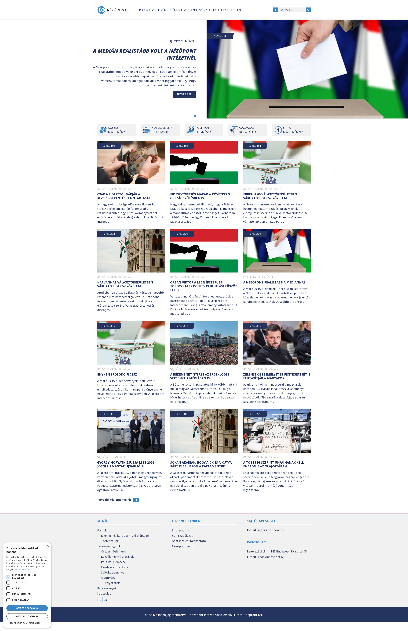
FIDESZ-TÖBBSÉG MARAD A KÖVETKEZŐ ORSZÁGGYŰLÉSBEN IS (200, 196)
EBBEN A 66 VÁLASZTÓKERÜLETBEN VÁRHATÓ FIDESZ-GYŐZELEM (270, 196)
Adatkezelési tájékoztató (189, 541)
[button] (195, 116)
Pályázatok (112, 583)
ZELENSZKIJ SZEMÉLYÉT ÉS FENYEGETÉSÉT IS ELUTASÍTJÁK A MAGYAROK (276, 376)
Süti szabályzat (182, 536)
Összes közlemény (116, 130)
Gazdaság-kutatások (247, 130)
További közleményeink (114, 500)
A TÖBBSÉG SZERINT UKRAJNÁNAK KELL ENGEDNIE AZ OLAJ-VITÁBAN (273, 464)
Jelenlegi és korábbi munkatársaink (125, 536)
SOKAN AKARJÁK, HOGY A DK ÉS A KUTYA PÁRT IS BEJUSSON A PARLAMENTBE (201, 464)
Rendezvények (107, 588)
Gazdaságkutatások (114, 567)
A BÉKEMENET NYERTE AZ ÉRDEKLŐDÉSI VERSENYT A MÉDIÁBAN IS (200, 376)
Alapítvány (108, 578)
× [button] (47, 546)
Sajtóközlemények (182, 41)
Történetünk (110, 541)
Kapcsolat (104, 593)
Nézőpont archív (183, 546)
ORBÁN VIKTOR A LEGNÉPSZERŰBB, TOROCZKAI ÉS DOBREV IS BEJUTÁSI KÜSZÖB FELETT (203, 286)
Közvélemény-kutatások (162, 130)
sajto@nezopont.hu (270, 530)
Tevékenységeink (109, 546)
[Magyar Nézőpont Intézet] (112, 9)
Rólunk (102, 530)
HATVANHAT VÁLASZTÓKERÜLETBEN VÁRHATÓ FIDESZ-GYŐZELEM (125, 284)
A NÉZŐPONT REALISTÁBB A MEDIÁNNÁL (274, 282)
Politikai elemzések (203, 130)
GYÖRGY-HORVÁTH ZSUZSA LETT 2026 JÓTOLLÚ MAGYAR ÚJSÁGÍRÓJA (125, 464)
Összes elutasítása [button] (27, 616)
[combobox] (292, 9)
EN (239, 10)
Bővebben (184, 94)
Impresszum (180, 530)
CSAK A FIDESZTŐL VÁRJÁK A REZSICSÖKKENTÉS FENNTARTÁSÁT (124, 196)
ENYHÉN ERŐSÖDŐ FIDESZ (117, 374)
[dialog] (27, 585)
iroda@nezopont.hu (270, 557)
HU (233, 10)
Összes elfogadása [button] (27, 608)
